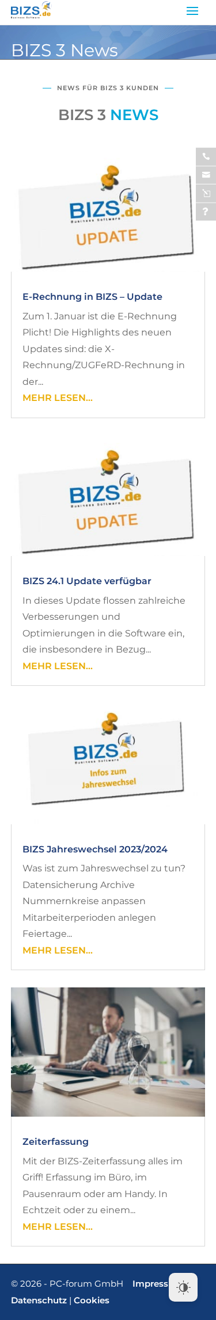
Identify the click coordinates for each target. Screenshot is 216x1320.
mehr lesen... (57, 397)
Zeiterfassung (55, 1141)
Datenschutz (39, 1300)
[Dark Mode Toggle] (183, 1287)
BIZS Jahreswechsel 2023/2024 (95, 849)
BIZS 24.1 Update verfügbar (86, 581)
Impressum (157, 1283)
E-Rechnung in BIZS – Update (92, 296)
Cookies (91, 1300)
